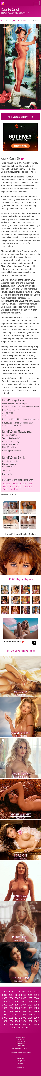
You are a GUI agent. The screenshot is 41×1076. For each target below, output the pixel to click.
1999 (29, 1001)
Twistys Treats (20, 1045)
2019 (17, 992)
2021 (4, 992)
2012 (23, 995)
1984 (11, 1011)
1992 (36, 1005)
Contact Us (20, 1067)
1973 (4, 1018)
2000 (23, 1001)
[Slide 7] (25, 571)
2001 (17, 1001)
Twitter (6, 489)
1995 (17, 1005)
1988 (23, 1008)
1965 (17, 1021)
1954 (20, 1027)
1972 (11, 1018)
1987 (29, 1008)
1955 (14, 1027)
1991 (4, 1008)
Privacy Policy (20, 1058)
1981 (29, 1011)
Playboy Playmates (14, 21)
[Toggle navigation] (36, 3)
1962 (36, 1021)
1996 (11, 1005)
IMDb (5, 486)
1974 (36, 1014)
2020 (11, 992)
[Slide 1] (7, 571)
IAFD (12, 486)
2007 (17, 998)
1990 (11, 1008)
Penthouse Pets (20, 1043)
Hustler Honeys (20, 1041)
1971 (17, 1018)
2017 (29, 992)
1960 (11, 1024)
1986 (36, 1008)
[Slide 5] (19, 571)
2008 (11, 998)
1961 (4, 1024)
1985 (4, 1011)
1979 (4, 1014)
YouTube (14, 489)
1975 (29, 1014)
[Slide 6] (22, 571)
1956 (36, 1024)
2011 (30, 995)
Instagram (28, 486)
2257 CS (20, 1064)
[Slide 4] (16, 571)
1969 (29, 1018)
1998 (36, 1001)
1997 (24, 21)
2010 (36, 995)
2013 (17, 995)
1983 (17, 1011)
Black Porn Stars (20, 1037)
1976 (23, 1014)
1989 (17, 1008)
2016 (36, 992)
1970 (23, 1018)
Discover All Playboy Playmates (20, 651)
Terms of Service (20, 1060)
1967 (4, 1021)
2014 (11, 995)
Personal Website (19, 484)
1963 (29, 1021)
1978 (11, 1014)
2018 (23, 992)
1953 (26, 1027)
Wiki (30, 484)
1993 (29, 1005)
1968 (36, 1018)
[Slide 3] (13, 571)
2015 (4, 995)
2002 (11, 1001)
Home (3, 21)
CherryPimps (20, 1039)
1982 (23, 1011)
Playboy (6, 484)
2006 (23, 998)
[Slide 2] (10, 571)
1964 (23, 1021)
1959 (17, 1024)
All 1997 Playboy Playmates (20, 579)
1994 (23, 1005)
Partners (20, 1065)
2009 (4, 998)
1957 (29, 1024)
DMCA (20, 1062)
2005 (29, 998)
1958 (23, 1024)
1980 (36, 1011)
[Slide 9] (30, 571)
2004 (36, 998)
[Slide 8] (28, 571)
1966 (11, 1021)
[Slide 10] (33, 571)
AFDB (18, 486)
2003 (4, 1001)
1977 (17, 1014)
